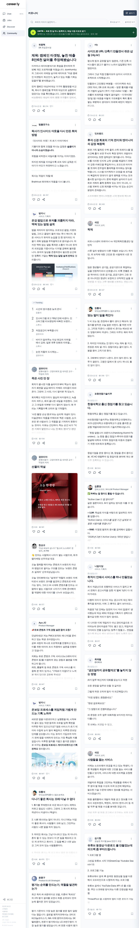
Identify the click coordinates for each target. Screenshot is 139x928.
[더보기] (75, 45)
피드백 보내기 (6, 906)
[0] (34, 199)
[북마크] (76, 110)
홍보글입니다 (92, 400)
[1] (34, 110)
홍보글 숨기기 (115, 22)
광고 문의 (5, 916)
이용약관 (5, 911)
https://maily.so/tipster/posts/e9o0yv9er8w (53, 598)
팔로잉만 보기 (130, 22)
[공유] (43, 110)
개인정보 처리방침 (7, 914)
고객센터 (5, 909)
